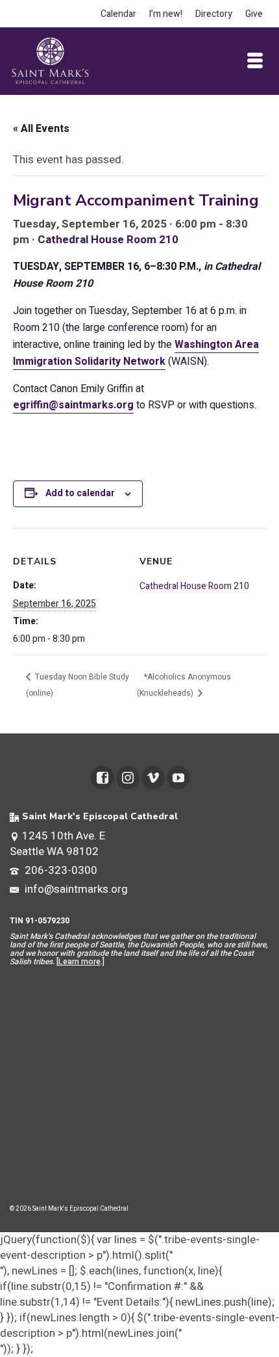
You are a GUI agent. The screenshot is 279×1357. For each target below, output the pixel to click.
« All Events (41, 129)
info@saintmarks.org (75, 889)
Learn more (79, 962)
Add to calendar (80, 493)
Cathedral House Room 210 (108, 239)
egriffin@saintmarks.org (73, 405)
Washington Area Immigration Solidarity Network (136, 353)
